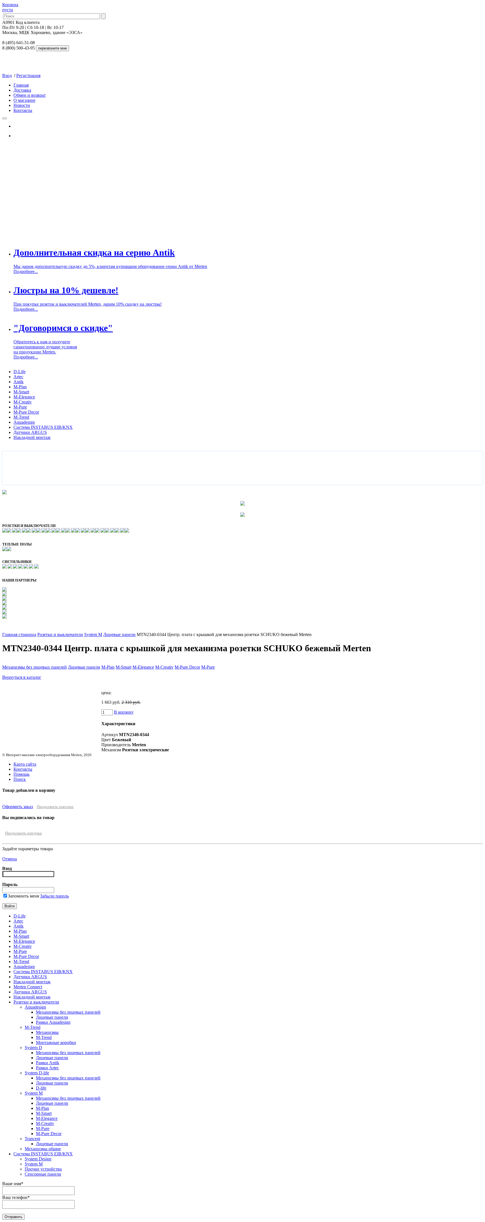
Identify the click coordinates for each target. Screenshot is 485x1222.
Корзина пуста (10, 7)
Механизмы (47, 1032)
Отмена (9, 858)
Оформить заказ (17, 806)
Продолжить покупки (55, 807)
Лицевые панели (119, 634)
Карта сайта (24, 764)
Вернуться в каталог (21, 677)
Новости (21, 105)
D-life (41, 1088)
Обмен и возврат (29, 95)
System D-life (37, 1072)
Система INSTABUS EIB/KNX (43, 427)
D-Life (19, 371)
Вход (7, 75)
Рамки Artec (47, 1067)
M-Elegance (24, 396)
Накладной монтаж (32, 437)
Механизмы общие (43, 1148)
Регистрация (28, 75)
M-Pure (20, 407)
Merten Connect (27, 986)
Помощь (21, 774)
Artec (18, 376)
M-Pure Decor (26, 412)
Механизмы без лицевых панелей (34, 667)
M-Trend (21, 417)
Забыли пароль (54, 896)
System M (93, 634)
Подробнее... (25, 271)
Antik (18, 381)
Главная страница (19, 634)
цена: (106, 692)
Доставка (22, 90)
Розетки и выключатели (60, 634)
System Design (38, 1158)
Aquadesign (24, 422)
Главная (21, 85)
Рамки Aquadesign (53, 1022)
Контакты (22, 110)
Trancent (32, 1138)
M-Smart (21, 391)
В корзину (124, 712)
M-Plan (20, 386)
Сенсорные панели (43, 1174)
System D (33, 1047)
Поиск (19, 779)
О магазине (24, 100)
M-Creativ (22, 402)
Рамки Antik (47, 1062)
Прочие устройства (43, 1169)
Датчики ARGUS (30, 432)
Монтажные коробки (56, 1042)
